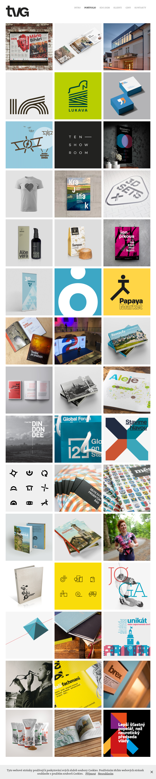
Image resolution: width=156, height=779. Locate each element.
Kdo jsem (105, 7)
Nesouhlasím (105, 773)
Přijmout (90, 773)
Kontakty (140, 7)
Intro (77, 7)
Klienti (117, 7)
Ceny (128, 7)
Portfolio (90, 7)
